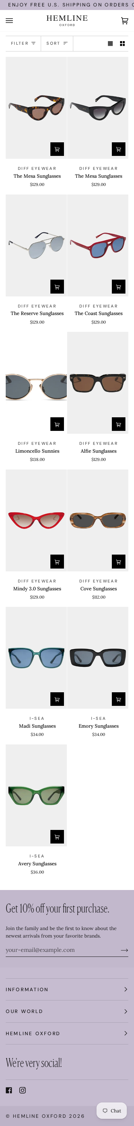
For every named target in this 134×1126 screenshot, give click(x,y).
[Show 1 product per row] (110, 43)
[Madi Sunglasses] (36, 658)
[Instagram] (22, 1090)
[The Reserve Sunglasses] (36, 245)
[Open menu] (16, 20)
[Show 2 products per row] (122, 43)
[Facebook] (9, 1090)
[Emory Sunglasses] (97, 658)
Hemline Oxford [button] (33, 1033)
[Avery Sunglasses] (36, 795)
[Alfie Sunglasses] (97, 383)
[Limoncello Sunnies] (36, 383)
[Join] (118, 949)
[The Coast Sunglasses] (97, 245)
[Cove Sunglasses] (97, 520)
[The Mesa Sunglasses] (36, 108)
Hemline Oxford (39, 1116)
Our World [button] (24, 1011)
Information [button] (27, 989)
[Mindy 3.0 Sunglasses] (36, 520)
